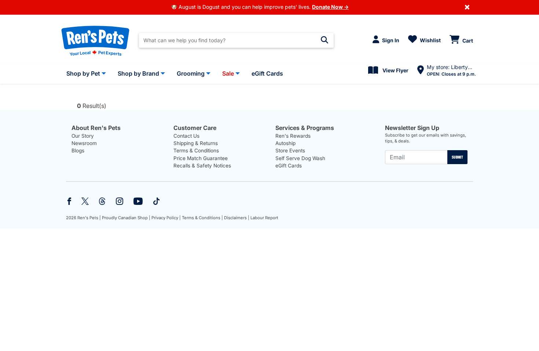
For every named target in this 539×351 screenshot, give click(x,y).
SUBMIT (457, 157)
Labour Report (264, 217)
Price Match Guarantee (200, 158)
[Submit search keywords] (324, 40)
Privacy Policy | (166, 217)
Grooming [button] (191, 73)
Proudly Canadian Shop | (126, 217)
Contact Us (186, 136)
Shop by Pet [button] (83, 73)
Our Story (83, 136)
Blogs (78, 150)
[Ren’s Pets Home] (95, 40)
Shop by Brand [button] (138, 73)
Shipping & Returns (195, 143)
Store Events (290, 150)
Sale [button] (228, 73)
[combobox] (236, 40)
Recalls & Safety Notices (202, 166)
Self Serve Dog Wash (300, 158)
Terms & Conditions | (202, 217)
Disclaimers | (236, 217)
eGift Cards (288, 166)
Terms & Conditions (196, 150)
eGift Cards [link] (267, 73)
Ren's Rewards (293, 136)
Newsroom (84, 143)
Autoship (285, 143)
